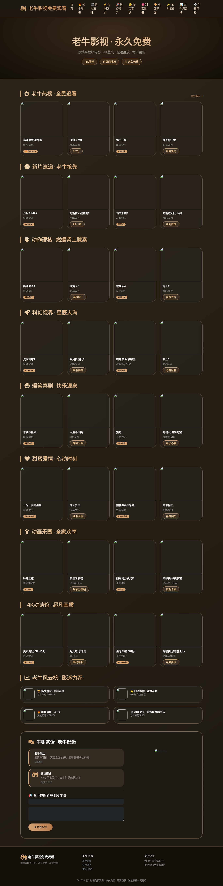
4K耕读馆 (87, 868)
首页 (71, 6)
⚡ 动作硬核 (107, 8)
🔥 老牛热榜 (81, 8)
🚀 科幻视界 (119, 8)
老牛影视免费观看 (47, 8)
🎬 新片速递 (94, 8)
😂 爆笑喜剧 (132, 8)
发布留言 (41, 827)
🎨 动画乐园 (157, 8)
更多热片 (196, 96)
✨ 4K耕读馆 (171, 6)
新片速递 (87, 864)
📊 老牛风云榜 (184, 8)
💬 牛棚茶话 (197, 8)
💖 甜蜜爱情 (144, 8)
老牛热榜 (87, 861)
